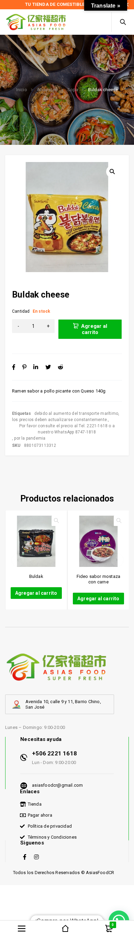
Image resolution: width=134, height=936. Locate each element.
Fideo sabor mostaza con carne (99, 579)
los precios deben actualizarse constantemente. (60, 419)
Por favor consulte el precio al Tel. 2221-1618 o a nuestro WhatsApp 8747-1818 (67, 428)
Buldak (36, 576)
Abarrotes (47, 89)
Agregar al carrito (94, 329)
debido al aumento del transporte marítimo (76, 413)
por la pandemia (29, 438)
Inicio (21, 89)
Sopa (72, 89)
